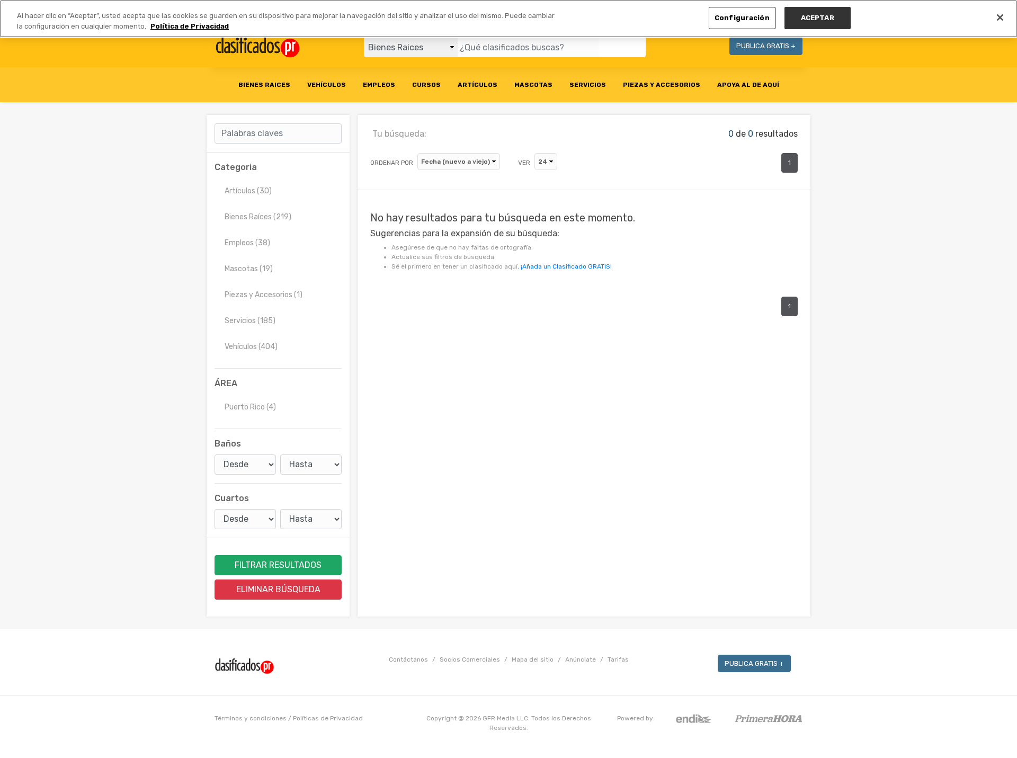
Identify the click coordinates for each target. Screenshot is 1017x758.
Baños (228, 444)
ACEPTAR (817, 18)
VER (524, 162)
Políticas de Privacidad (328, 718)
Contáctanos (408, 659)
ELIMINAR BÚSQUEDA (278, 589)
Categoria (236, 167)
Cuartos (232, 498)
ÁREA (226, 383)
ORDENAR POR (391, 162)
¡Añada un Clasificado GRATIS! (566, 266)
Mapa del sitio (533, 659)
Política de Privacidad (189, 26)
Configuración (742, 18)
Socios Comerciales (470, 659)
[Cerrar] (1000, 17)
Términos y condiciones (251, 718)
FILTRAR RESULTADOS (278, 565)
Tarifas (618, 659)
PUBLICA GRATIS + (766, 46)
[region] (508, 19)
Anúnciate (580, 659)
